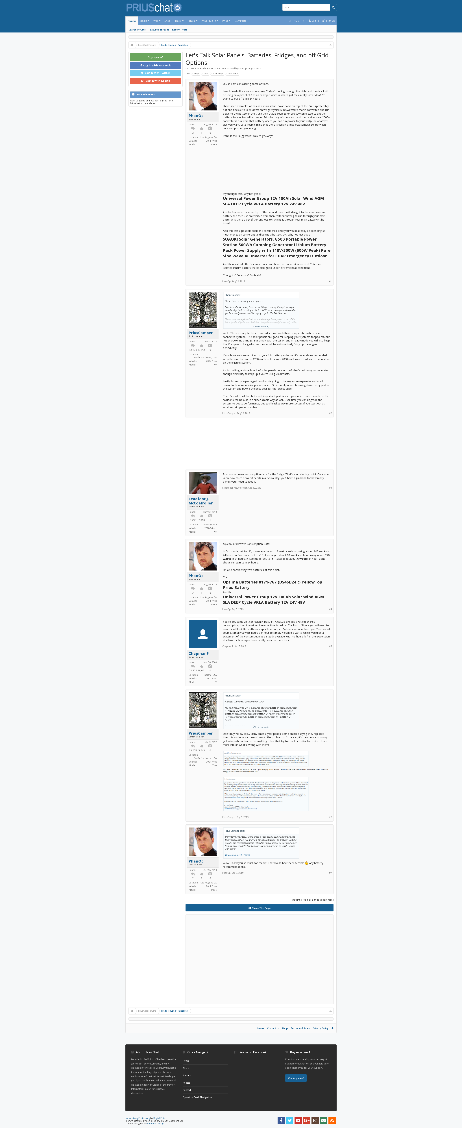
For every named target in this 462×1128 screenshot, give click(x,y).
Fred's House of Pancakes (213, 68)
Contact (187, 1090)
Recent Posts (179, 29)
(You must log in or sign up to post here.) (313, 899)
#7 (330, 873)
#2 (330, 413)
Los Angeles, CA (209, 137)
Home (260, 1028)
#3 (330, 487)
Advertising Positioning (138, 1118)
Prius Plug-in (208, 20)
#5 (330, 646)
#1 (330, 281)
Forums (131, 21)
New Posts (240, 20)
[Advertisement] (276, 163)
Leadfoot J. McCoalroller (201, 501)
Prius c (191, 20)
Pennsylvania (210, 524)
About (186, 1068)
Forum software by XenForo (155, 1120)
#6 (330, 817)
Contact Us (273, 1028)
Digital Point (159, 1118)
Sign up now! (155, 57)
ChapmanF (199, 653)
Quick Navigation (202, 1097)
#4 (330, 609)
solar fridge (217, 73)
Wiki (155, 20)
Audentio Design (155, 1123)
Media (143, 20)
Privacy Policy (320, 1028)
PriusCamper (201, 333)
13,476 (193, 349)
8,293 (193, 520)
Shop (167, 20)
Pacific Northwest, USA (205, 357)
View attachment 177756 (237, 855)
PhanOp (242, 68)
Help (285, 1028)
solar (206, 73)
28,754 (193, 670)
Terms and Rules (300, 1028)
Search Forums (137, 29)
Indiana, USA (210, 674)
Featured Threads (159, 29)
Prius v (177, 20)
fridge (196, 73)
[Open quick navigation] (330, 45)
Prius (225, 20)
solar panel (233, 73)
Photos (186, 1082)
